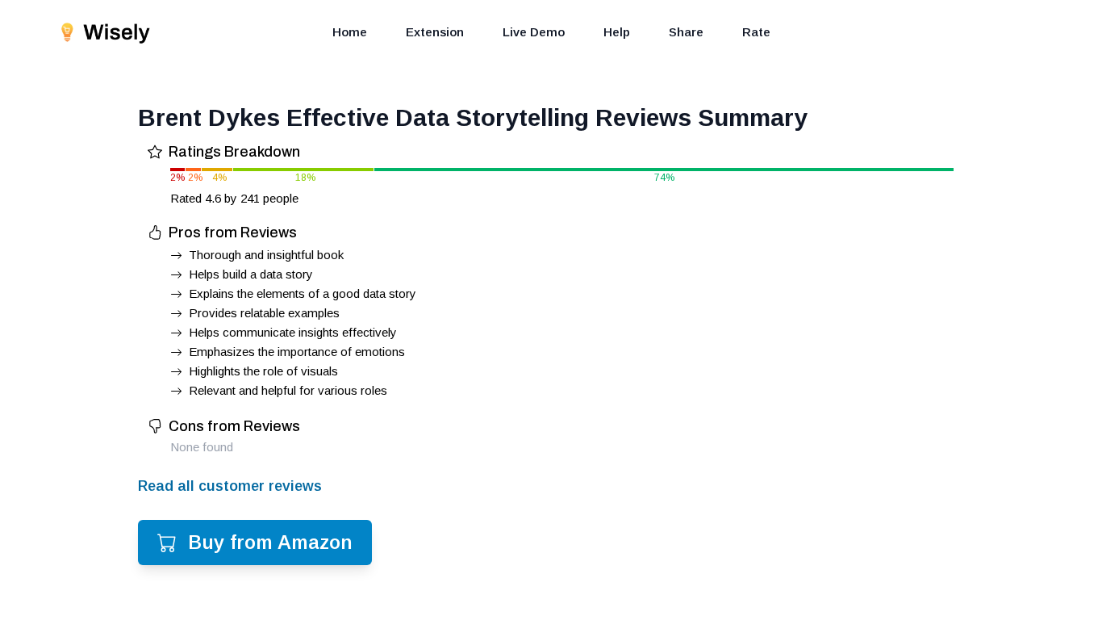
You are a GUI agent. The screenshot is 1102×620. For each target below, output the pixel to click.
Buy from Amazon (270, 542)
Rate (756, 32)
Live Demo (534, 32)
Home (349, 32)
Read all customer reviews (230, 486)
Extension (435, 32)
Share (686, 32)
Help (616, 32)
